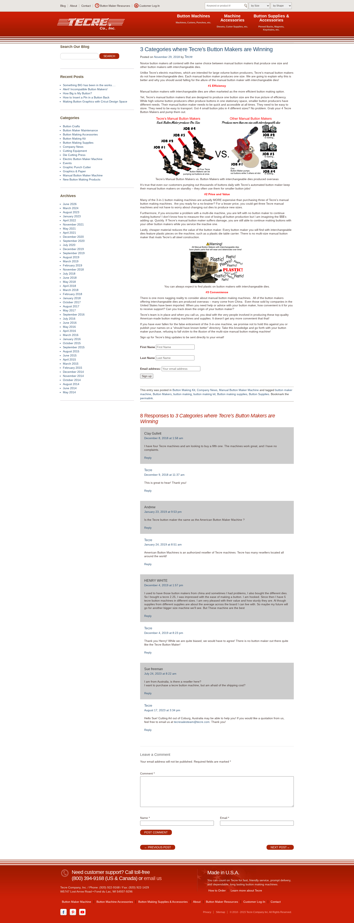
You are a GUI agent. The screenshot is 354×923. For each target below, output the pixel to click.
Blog (63, 5)
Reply (148, 457)
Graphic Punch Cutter (77, 167)
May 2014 (69, 392)
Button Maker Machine (76, 901)
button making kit (204, 394)
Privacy (207, 912)
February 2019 (72, 265)
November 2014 (73, 376)
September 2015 (74, 347)
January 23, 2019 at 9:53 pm (163, 511)
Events (67, 163)
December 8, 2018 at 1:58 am (163, 438)
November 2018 (73, 269)
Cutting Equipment (75, 150)
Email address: (150, 368)
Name (145, 817)
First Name (147, 347)
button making (182, 394)
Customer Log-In (149, 5)
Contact (86, 5)
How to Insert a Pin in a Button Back (86, 97)
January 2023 (72, 216)
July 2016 (69, 318)
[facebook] (64, 912)
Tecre (189, 57)
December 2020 (73, 236)
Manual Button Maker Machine (239, 390)
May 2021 (69, 228)
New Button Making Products (81, 179)
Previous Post (157, 847)
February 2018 (72, 294)
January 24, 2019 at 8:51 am (163, 544)
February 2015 (72, 367)
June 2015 (70, 355)
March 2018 (70, 290)
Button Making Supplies (78, 142)
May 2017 (69, 310)
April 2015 (69, 359)
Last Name (147, 358)
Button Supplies (259, 394)
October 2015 (72, 343)
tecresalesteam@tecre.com (192, 722)
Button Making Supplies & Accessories (163, 901)
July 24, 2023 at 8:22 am (160, 673)
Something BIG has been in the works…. (89, 85)
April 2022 (69, 220)
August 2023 (71, 212)
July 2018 (69, 273)
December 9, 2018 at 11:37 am (164, 474)
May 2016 (69, 326)
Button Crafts (71, 126)
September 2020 (74, 240)
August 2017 (71, 306)
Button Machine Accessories (114, 901)
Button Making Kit (183, 390)
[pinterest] (74, 912)
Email (224, 817)
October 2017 (72, 302)
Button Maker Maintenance (80, 130)
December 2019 (73, 249)
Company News (207, 390)
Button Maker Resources (115, 5)
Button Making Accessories (80, 134)
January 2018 (72, 298)
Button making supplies (232, 394)
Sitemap (220, 912)
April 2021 (69, 232)
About (73, 5)
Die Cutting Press (74, 155)
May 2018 (69, 281)
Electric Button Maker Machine (82, 159)
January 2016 (72, 339)
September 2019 (74, 253)
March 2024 (70, 208)
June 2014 (70, 388)
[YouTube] (83, 912)
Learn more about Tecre (246, 890)
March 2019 (70, 261)
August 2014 (71, 384)
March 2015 (70, 363)
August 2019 (71, 257)
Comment (147, 773)
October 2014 (72, 380)
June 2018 (70, 277)
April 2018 (69, 285)
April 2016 (69, 330)
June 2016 (70, 322)
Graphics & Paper (74, 171)
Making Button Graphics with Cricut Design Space (95, 101)
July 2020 (69, 245)
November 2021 (73, 224)
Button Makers (162, 394)
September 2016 (74, 314)
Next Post (280, 847)
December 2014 (73, 371)
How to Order (217, 890)
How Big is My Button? (77, 93)
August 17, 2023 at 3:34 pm (162, 710)
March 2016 (70, 335)
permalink (146, 398)
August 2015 (71, 351)
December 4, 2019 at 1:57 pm (163, 585)
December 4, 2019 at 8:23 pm (163, 632)
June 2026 (70, 204)
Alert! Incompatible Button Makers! (85, 89)
